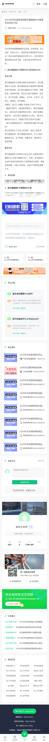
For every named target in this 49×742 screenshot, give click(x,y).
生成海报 (41, 247)
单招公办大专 (24, 686)
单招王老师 (12, 28)
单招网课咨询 (16, 581)
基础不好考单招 (38, 686)
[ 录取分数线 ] (10, 638)
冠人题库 (11, 686)
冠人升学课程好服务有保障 (38, 691)
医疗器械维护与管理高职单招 (15, 238)
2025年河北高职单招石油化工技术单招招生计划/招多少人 (32, 418)
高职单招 (31, 238)
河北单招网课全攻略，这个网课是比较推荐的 (24, 666)
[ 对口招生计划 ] (11, 622)
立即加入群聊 (13, 604)
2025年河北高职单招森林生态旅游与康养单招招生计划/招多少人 (32, 380)
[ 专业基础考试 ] (11, 632)
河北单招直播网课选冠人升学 (38, 666)
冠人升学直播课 (11, 681)
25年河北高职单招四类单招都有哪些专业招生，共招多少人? (32, 367)
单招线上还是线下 (38, 671)
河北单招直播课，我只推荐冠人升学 (24, 681)
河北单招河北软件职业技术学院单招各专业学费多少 (30, 627)
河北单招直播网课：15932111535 (35, 359)
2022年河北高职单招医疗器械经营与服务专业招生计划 (12, 260)
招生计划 (12, 12)
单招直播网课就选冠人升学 (11, 696)
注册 (45, 4)
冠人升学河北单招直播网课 (24, 671)
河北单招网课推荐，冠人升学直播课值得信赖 (38, 676)
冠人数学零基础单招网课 (24, 696)
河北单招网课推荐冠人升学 (24, 676)
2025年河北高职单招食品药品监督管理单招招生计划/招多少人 (32, 444)
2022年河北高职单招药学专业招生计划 (36, 260)
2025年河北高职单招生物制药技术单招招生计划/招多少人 (32, 406)
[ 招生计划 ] (9, 648)
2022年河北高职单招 (13, 49)
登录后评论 (25, 482)
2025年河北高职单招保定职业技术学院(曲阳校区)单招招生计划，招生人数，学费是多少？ (30, 648)
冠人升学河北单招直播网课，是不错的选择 (11, 671)
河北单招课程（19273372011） (34, 372)
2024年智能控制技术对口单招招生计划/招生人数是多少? (31, 643)
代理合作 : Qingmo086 (26, 711)
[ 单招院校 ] (9, 627)
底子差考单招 (11, 691)
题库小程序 (38, 681)
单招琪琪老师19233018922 (33, 384)
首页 (5, 12)
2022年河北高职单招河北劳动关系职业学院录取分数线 (31, 638)
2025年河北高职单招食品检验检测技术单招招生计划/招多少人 (32, 431)
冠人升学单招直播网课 (24, 691)
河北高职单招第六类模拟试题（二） (31, 632)
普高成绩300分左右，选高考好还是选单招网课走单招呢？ (11, 666)
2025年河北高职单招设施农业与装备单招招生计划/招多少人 (32, 393)
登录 (38, 4)
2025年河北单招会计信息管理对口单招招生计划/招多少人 (31, 622)
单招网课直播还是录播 (11, 676)
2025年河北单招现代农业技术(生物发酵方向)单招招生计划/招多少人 (32, 354)
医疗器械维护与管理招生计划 (19, 188)
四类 (19, 12)
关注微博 (35, 581)
